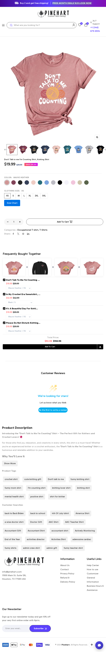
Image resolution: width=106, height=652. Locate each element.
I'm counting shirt (36, 488)
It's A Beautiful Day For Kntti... (22, 308)
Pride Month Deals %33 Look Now (72, 3)
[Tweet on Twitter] (18, 234)
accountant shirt (59, 530)
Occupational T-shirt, (28, 230)
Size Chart (12, 203)
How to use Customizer (93, 571)
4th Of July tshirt (60, 513)
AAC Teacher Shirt (74, 522)
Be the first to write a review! (53, 410)
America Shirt (82, 513)
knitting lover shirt (61, 488)
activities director (36, 539)
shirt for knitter (57, 496)
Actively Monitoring (85, 530)
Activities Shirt (58, 539)
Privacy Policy (67, 573)
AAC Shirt (53, 522)
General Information (93, 579)
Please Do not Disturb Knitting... (23, 323)
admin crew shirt (31, 548)
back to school (37, 513)
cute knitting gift (32, 479)
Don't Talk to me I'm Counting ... (23, 280)
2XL (36, 195)
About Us (64, 565)
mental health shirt (14, 496)
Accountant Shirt (36, 530)
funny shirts (10, 548)
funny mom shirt (13, 488)
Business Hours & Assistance (95, 588)
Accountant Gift (13, 530)
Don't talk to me (56, 479)
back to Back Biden (14, 513)
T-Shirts (43, 230)
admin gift (52, 548)
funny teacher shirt (73, 548)
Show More (10, 463)
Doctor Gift (36, 522)
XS (7, 195)
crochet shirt (11, 479)
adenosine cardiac (81, 539)
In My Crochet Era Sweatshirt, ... (23, 294)
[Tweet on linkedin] (28, 234)
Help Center (93, 565)
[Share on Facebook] (13, 234)
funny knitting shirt (80, 479)
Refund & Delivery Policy (67, 579)
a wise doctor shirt (14, 522)
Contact (64, 569)
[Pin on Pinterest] (23, 234)
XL (30, 195)
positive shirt (36, 496)
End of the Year (12, 539)
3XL (44, 195)
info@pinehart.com (12, 571)
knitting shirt (83, 488)
